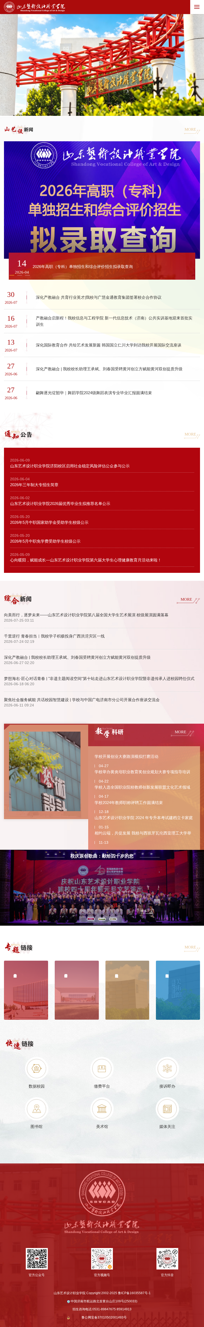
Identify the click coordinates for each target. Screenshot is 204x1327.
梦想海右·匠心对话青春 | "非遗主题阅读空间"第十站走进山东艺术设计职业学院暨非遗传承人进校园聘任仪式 (99, 678)
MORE (190, 129)
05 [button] (120, 109)
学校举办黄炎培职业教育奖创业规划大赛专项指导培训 (142, 772)
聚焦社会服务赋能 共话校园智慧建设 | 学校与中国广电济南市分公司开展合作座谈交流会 (82, 700)
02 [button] (93, 108)
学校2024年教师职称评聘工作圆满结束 (129, 802)
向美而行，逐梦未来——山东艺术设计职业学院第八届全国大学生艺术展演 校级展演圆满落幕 (86, 615)
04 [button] (111, 108)
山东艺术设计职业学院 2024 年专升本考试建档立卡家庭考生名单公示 (144, 818)
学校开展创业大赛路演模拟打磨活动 (126, 756)
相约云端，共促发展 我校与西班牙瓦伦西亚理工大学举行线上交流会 (143, 834)
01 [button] (83, 108)
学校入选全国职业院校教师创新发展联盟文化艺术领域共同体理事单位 (142, 788)
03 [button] (102, 112)
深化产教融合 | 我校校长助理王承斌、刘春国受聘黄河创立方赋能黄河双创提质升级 (77, 657)
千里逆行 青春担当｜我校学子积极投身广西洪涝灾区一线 (54, 636)
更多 (144, 911)
